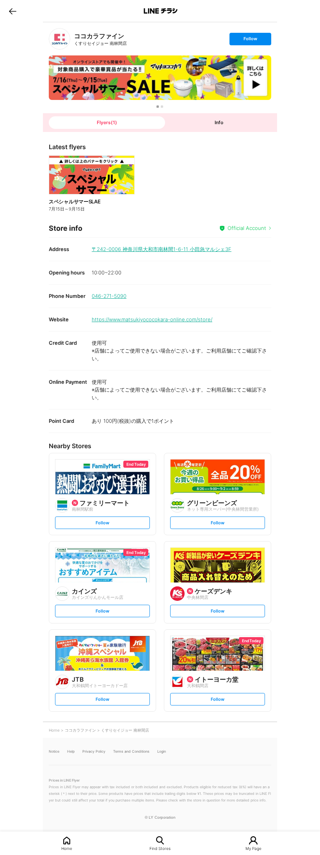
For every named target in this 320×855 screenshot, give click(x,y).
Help (71, 751)
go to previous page (12, 11)
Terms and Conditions (131, 751)
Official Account (247, 228)
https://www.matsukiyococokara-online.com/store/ (152, 319)
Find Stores (160, 848)
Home (66, 848)
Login (161, 751)
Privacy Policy (93, 751)
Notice (54, 751)
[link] (59, 39)
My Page (253, 848)
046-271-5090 (109, 296)
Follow (250, 40)
